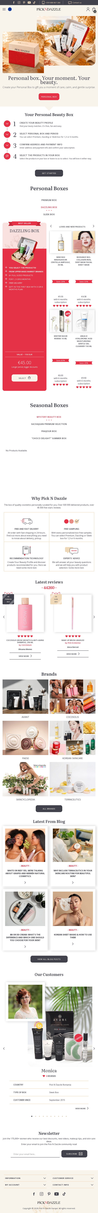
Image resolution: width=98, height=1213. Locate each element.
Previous (51, 226)
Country (18, 1084)
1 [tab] (31, 1116)
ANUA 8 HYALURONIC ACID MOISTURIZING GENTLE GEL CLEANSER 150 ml (83, 341)
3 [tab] (39, 1116)
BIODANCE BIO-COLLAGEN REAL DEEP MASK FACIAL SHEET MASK (83, 261)
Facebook (13, 2)
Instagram (19, 2)
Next (93, 226)
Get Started (49, 173)
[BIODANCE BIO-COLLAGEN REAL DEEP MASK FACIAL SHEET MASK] (84, 242)
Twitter (34, 2)
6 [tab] (51, 1116)
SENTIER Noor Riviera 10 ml (60, 337)
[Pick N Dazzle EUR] (10, 9)
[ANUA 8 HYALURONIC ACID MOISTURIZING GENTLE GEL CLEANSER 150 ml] (84, 321)
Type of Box (19, 1092)
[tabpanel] (49, 1047)
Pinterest (24, 2)
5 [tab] (47, 1116)
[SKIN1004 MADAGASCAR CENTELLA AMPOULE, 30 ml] (61, 242)
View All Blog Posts (49, 959)
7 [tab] (54, 1116)
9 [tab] (62, 1116)
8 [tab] (58, 1116)
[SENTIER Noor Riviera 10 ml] (61, 321)
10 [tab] (66, 1116)
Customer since (21, 1100)
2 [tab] (35, 1116)
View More (80, 1108)
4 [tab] (43, 1116)
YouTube (29, 2)
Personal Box (49, 96)
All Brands (49, 808)
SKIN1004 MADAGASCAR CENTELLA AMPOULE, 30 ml (60, 261)
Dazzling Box (24, 230)
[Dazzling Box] (24, 251)
